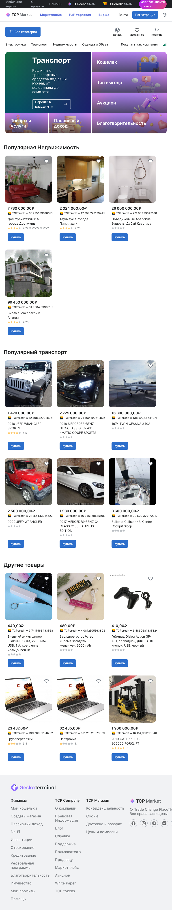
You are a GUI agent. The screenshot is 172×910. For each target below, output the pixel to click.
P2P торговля (80, 15)
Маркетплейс (51, 15)
